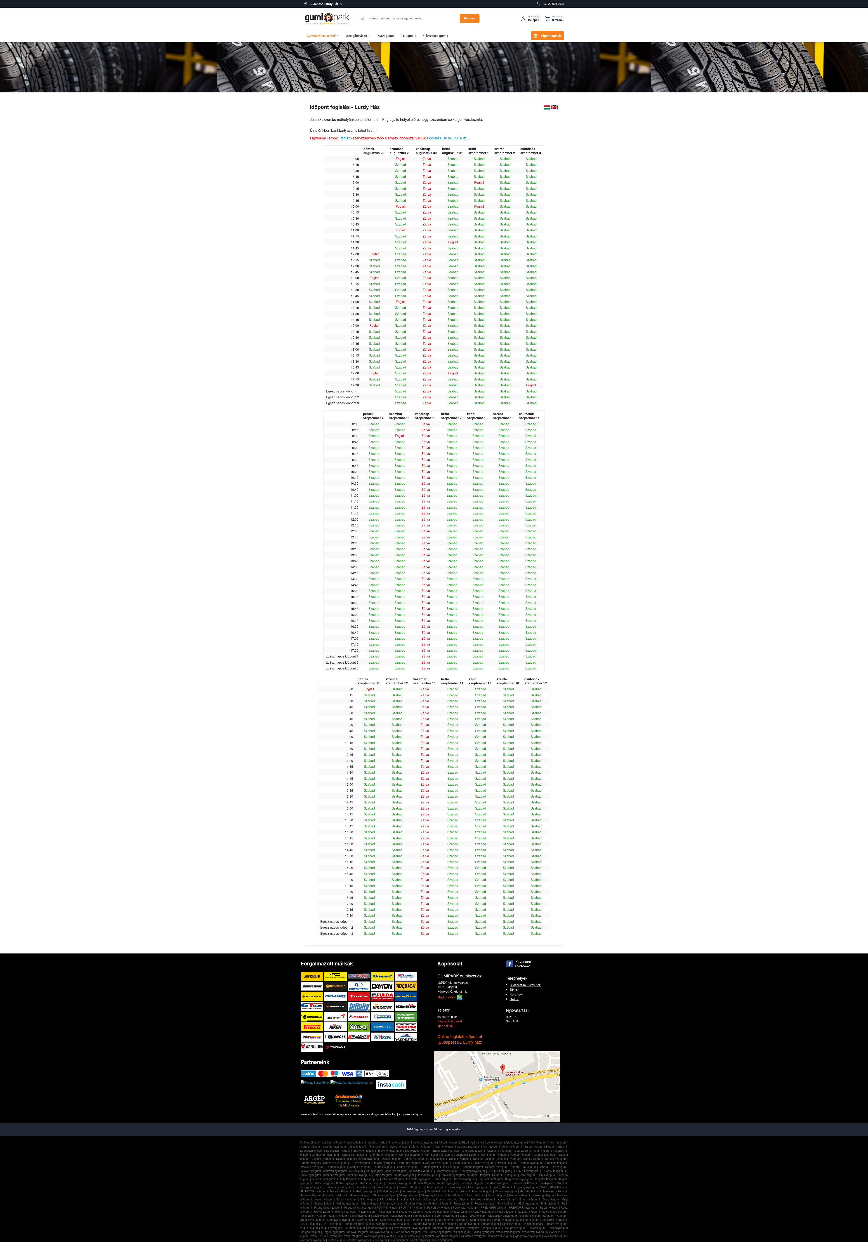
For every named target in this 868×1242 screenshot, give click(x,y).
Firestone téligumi (556, 1163)
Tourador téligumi (355, 1228)
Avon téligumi (491, 1146)
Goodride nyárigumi (421, 1171)
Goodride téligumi (396, 1171)
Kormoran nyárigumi (398, 1183)
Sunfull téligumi (354, 1224)
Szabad (453, 158)
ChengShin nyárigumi (383, 1154)
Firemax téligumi (507, 1163)
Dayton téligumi (345, 1158)
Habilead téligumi (334, 1175)
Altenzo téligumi (402, 1142)
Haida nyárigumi (404, 1175)
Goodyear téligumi (447, 1171)
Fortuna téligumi (336, 1167)
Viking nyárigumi (483, 1232)
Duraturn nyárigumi (335, 1163)
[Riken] (336, 1027)
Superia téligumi (400, 1224)
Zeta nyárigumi (398, 1240)
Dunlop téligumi (533, 1158)
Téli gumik (408, 36)
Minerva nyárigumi (384, 1195)
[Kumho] (336, 1016)
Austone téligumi (444, 1146)
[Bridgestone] (312, 986)
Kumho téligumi (424, 1183)
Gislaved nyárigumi (335, 1171)
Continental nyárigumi (495, 1154)
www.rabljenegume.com (340, 1114)
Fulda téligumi (429, 1167)
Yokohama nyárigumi (313, 1240)
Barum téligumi (533, 1146)
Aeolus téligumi (356, 1142)
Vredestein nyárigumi (535, 1232)
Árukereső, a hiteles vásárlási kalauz (348, 1103)
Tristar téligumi (537, 1228)
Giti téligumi (356, 1171)
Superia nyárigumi (424, 1224)
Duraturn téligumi (310, 1163)
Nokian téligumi (410, 1199)
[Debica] (406, 986)
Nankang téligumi (543, 1195)
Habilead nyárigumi (359, 1175)
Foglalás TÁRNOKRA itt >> (449, 138)
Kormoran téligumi (371, 1183)
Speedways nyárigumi (340, 1219)
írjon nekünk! (445, 1026)
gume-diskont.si (385, 1114)
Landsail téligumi (472, 1183)
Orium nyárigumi (392, 1203)
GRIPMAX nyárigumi (525, 1171)
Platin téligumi (550, 1203)
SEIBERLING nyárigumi (502, 1215)
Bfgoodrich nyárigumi (339, 1150)
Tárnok (514, 989)
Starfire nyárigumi (503, 1219)
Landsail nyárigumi (497, 1183)
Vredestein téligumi (508, 1232)
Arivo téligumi (537, 1142)
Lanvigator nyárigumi (339, 1187)
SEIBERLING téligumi (473, 1215)
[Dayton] (383, 986)
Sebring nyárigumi (446, 1215)
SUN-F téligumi (309, 1224)
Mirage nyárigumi (432, 1195)
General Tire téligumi (523, 1167)
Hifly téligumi (528, 1175)
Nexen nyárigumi (346, 1199)
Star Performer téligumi (420, 1219)
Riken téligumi (367, 1211)
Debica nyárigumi (414, 1158)
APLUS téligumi (448, 1142)
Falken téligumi (460, 1163)
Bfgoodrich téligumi (311, 1150)
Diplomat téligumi (484, 1158)
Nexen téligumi (323, 1199)
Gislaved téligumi (310, 1171)
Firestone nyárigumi (312, 1167)
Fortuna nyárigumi (360, 1167)
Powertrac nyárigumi (465, 1207)
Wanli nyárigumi (374, 1236)
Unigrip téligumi (310, 1232)
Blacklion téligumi (365, 1150)
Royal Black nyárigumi (313, 1215)
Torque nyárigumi (331, 1228)
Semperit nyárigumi (555, 1215)
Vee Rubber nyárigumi (437, 1232)
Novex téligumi (507, 1199)
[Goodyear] (406, 996)
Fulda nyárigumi (450, 1167)
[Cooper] (359, 986)
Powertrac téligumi (438, 1207)
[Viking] (383, 1037)
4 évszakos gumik (435, 36)
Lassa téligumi (364, 1187)
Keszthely (516, 994)
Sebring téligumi (423, 1215)
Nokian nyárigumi (434, 1199)
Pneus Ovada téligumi (328, 1207)
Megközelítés (446, 997)
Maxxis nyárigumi (459, 1191)
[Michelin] (383, 1016)
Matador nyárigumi (365, 1191)
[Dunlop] (312, 996)
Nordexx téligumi (457, 1199)
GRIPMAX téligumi (499, 1171)
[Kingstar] (383, 1006)
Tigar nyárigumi (511, 1224)
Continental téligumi (466, 1154)
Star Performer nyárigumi (452, 1219)
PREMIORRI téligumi (494, 1207)
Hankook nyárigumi (453, 1175)
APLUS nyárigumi (471, 1142)
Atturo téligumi (399, 1146)
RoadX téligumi (460, 1211)
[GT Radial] (312, 1006)
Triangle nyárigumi (514, 1228)
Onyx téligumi (550, 1199)
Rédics (514, 999)
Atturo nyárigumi (421, 1146)
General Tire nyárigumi (553, 1167)
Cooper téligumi (521, 1154)
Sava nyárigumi (400, 1215)
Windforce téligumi (447, 1236)
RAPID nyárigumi (345, 1211)
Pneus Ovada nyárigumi (359, 1207)
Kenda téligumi (442, 1179)
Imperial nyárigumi (323, 1179)
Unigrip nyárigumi (333, 1232)
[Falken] (336, 996)
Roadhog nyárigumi (437, 1211)
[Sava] (359, 1027)
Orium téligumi (370, 1203)
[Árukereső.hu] (348, 1096)
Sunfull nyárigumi (377, 1224)
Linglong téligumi (501, 1187)
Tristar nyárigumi (558, 1228)
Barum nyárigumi (556, 1146)
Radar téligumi (549, 1207)
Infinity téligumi (346, 1179)
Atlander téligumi (310, 1146)
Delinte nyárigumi (460, 1158)
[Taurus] (312, 1037)
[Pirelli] (312, 1027)
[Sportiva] (406, 1027)
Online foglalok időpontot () (459, 1039)
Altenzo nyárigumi (425, 1142)
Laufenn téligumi (409, 1187)
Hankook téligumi (428, 1175)
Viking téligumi (462, 1232)
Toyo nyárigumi (421, 1228)
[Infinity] (359, 1006)
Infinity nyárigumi (368, 1179)
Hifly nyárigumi (547, 1175)
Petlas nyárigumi (484, 1203)
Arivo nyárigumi (557, 1142)
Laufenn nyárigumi (434, 1187)
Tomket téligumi (533, 1224)
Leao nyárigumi (478, 1187)
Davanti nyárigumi (322, 1158)
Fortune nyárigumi (407, 1167)
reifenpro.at (365, 1114)
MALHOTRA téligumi (554, 1187)
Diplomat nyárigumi (509, 1158)
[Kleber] (406, 1006)
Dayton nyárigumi (369, 1158)
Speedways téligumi (312, 1219)
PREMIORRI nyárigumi (523, 1207)
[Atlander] (336, 976)
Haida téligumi (383, 1175)
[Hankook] (336, 1006)
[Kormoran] (312, 1016)
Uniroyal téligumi (357, 1232)
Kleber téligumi (323, 1183)
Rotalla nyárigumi (529, 1211)
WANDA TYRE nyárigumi (326, 1236)
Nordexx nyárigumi (483, 1199)
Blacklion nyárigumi (390, 1150)
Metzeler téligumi (530, 1191)
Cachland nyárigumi (499, 1150)
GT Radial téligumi (551, 1171)
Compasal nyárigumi (438, 1154)
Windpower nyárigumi (528, 1236)
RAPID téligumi (323, 1211)
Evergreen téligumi (409, 1163)
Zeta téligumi (379, 1240)
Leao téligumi (456, 1187)
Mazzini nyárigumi (506, 1191)
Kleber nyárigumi (347, 1183)
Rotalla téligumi (506, 1211)
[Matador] (359, 1016)
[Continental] (336, 986)
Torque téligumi (309, 1228)
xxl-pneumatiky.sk (410, 1114)
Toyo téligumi (402, 1228)
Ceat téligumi (522, 1150)
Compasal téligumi (410, 1154)
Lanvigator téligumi (311, 1187)
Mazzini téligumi (482, 1191)
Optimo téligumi (324, 1203)
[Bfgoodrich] (406, 976)
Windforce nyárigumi (473, 1236)
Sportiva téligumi (367, 1219)
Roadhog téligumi (412, 1211)
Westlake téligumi (396, 1236)
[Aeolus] (312, 976)
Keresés (469, 18)
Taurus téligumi (447, 1224)
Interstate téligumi (393, 1179)
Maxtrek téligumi (389, 1191)
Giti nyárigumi (374, 1171)
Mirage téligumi (408, 1195)
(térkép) (346, 138)
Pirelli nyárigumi (528, 1203)
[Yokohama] (335, 1047)
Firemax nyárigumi (530, 1163)
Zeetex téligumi (337, 1240)
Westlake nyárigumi (421, 1236)
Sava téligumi (381, 1215)
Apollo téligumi (494, 1142)
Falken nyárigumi (483, 1163)
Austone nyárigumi (468, 1146)
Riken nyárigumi (388, 1211)
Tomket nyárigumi (556, 1224)
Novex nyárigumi (529, 1199)
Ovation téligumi (415, 1203)
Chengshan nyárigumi (326, 1154)
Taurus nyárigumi (469, 1224)
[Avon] (359, 976)
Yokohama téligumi (555, 1236)
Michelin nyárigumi (335, 1195)
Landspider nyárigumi (553, 1183)
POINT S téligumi (387, 1207)
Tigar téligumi (491, 1224)
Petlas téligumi (462, 1203)
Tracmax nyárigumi (467, 1228)
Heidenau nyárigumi (504, 1175)
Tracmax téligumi (443, 1228)
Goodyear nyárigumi (473, 1171)
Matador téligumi (340, 1191)
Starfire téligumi (480, 1219)
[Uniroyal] (359, 1037)
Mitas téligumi (453, 1195)
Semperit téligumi (530, 1215)
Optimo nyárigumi (348, 1203)
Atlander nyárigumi (335, 1146)
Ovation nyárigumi (439, 1203)
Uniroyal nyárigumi (381, 1232)
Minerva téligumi (360, 1195)
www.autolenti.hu (312, 1114)
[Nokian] (406, 1016)
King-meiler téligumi (490, 1179)
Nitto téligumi (368, 1199)
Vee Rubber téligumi (408, 1232)
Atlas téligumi (357, 1146)
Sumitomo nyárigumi (554, 1219)
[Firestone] (359, 996)
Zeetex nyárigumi (359, 1240)
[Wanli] (312, 1047)
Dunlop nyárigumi (556, 1158)
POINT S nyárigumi (413, 1207)
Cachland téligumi (473, 1150)
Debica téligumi (391, 1158)
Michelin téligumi (310, 1195)
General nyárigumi (496, 1167)
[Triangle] (336, 1037)
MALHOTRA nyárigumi (314, 1191)
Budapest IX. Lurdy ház (525, 985)
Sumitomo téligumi (527, 1219)
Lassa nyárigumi (386, 1187)
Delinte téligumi (437, 1158)
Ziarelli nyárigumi (441, 1240)
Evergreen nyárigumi (436, 1163)
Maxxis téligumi (436, 1191)
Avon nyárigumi (512, 1146)
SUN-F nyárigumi (331, 1224)
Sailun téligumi (338, 1215)
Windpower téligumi (500, 1236)
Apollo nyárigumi (515, 1142)
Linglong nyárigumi (526, 1187)
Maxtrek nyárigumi (412, 1191)
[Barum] (383, 976)
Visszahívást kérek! (450, 1021)
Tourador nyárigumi (380, 1228)
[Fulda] (383, 996)
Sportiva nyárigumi (391, 1219)
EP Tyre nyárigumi (383, 1163)
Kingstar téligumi (545, 1179)
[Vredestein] (406, 1037)
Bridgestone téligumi (417, 1150)
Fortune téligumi (383, 1167)
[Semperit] (383, 1027)
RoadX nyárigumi (483, 1211)
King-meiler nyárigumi (519, 1179)
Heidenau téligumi (478, 1175)
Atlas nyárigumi (378, 1146)
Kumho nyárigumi (447, 1183)
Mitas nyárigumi (475, 1195)
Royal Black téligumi (554, 1211)
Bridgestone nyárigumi (446, 1150)
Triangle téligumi (491, 1228)
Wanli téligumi (353, 1236)
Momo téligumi (497, 1195)
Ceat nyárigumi (542, 1150)
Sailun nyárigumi (360, 1215)
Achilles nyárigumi (333, 1142)
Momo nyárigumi (519, 1195)
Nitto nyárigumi (388, 1199)
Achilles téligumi (310, 1142)
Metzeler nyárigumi (555, 1191)
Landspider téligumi (524, 1183)
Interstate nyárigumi (418, 1179)
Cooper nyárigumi (545, 1154)
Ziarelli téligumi (419, 1240)
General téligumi (472, 1167)
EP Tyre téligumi (360, 1163)
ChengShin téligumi (354, 1154)
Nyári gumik (385, 36)
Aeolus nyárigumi (379, 1142)
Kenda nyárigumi (464, 1179)
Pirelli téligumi (507, 1203)
